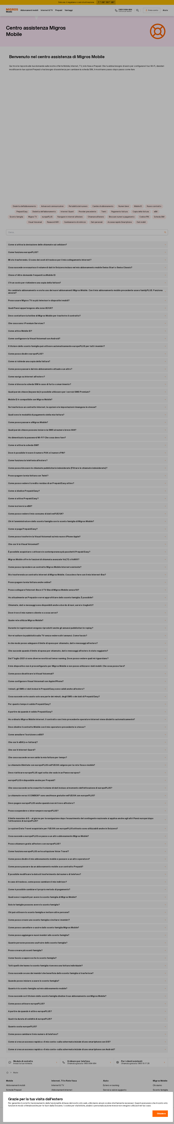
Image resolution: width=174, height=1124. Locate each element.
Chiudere (161, 1113)
